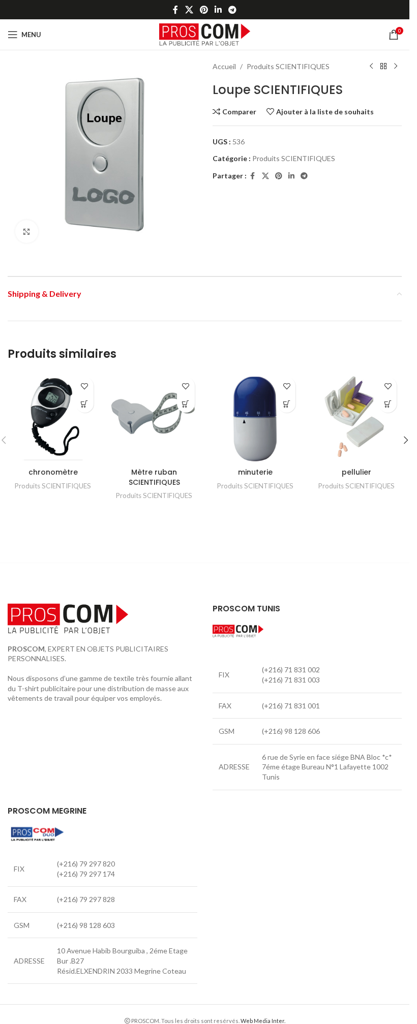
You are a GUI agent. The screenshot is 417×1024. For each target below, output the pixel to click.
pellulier (356, 472)
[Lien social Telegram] (232, 9)
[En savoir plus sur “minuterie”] (286, 404)
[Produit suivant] (396, 66)
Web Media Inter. (263, 1020)
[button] (406, 440)
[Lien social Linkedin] (218, 9)
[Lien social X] (189, 9)
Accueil (224, 66)
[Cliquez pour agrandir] (26, 231)
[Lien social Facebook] (175, 9)
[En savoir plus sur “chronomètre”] (85, 404)
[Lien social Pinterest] (203, 9)
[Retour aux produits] (383, 66)
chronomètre (53, 472)
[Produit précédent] (371, 66)
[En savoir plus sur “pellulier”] (388, 404)
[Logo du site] (204, 33)
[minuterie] (255, 417)
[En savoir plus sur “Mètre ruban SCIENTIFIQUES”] (186, 404)
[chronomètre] (53, 417)
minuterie (255, 472)
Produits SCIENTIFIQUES (288, 66)
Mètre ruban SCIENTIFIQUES (154, 477)
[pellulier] (356, 417)
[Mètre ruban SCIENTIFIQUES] (154, 417)
